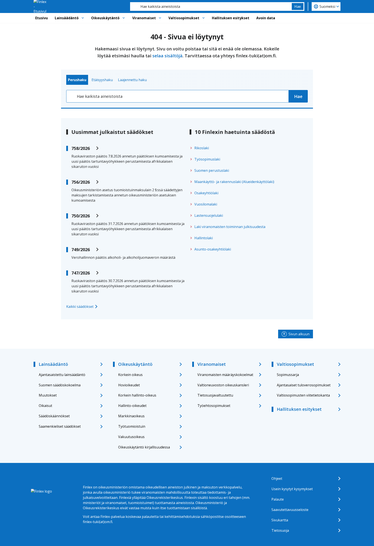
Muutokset (48, 395)
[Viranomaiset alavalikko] (160, 18)
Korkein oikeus (130, 374)
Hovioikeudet (129, 385)
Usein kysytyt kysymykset (292, 489)
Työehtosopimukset (213, 405)
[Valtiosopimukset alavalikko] (203, 18)
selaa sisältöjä (167, 56)
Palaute (277, 499)
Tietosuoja (280, 530)
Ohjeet (276, 478)
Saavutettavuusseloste (289, 509)
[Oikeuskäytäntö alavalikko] (123, 18)
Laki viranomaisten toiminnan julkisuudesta (229, 226)
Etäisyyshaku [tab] (102, 79)
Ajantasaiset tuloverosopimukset (303, 385)
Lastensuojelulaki (208, 215)
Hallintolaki (203, 238)
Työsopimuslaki (207, 159)
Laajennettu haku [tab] (132, 79)
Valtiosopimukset (183, 18)
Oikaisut (45, 405)
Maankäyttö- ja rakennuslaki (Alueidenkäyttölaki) (234, 181)
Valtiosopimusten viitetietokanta (303, 395)
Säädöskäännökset (54, 416)
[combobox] (211, 6)
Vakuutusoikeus (131, 436)
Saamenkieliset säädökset (60, 426)
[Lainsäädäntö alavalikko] (82, 18)
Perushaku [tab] (77, 79)
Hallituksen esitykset (230, 18)
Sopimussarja (288, 374)
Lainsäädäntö (67, 18)
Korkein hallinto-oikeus (137, 395)
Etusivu (41, 18)
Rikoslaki (201, 148)
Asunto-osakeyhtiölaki (212, 249)
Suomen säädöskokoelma (60, 385)
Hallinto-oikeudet (132, 405)
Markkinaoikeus (131, 416)
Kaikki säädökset (80, 306)
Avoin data (265, 18)
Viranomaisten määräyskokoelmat (225, 374)
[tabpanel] (187, 96)
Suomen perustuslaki (211, 170)
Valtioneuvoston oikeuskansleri (223, 385)
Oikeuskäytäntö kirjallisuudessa (144, 447)
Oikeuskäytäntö (105, 18)
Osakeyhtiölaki (206, 193)
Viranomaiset (144, 18)
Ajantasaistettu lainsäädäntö (62, 374)
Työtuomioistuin (131, 426)
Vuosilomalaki (205, 204)
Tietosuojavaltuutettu (215, 395)
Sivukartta (279, 520)
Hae (297, 6)
